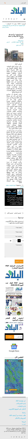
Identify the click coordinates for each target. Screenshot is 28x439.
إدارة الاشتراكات (21, 403)
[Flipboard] (17, 19)
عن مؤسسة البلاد (21, 401)
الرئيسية (24, 23)
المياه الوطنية (13, 185)
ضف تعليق (18, 45)
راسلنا (24, 412)
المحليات (9, 23)
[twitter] (6, 19)
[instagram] (9, 19)
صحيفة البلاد (20, 40)
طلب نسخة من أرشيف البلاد (17, 415)
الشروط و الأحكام (20, 418)
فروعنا (24, 421)
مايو (15, 23)
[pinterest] (11, 19)
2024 (19, 23)
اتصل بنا (24, 424)
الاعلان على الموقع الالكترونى (17, 409)
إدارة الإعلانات (22, 406)
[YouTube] (14, 19)
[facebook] (3, 19)
